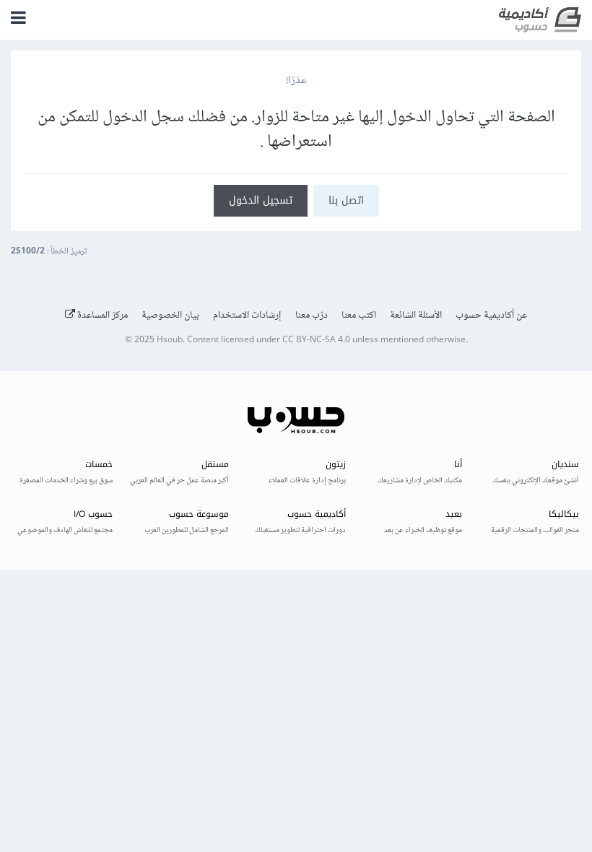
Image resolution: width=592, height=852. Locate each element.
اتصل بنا (346, 200)
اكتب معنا (358, 315)
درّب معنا (311, 315)
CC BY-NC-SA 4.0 (316, 340)
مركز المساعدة (101, 315)
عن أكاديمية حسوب (491, 315)
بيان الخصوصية (170, 315)
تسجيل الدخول (260, 200)
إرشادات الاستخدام (247, 315)
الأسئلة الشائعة (416, 315)
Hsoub (170, 340)
